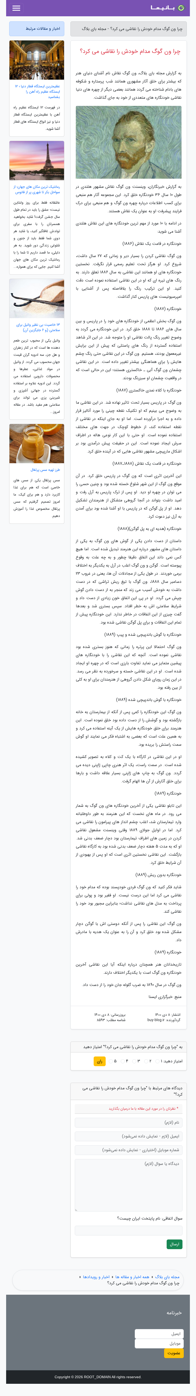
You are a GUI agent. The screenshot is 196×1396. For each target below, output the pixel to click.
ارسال (174, 1244)
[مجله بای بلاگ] (168, 8)
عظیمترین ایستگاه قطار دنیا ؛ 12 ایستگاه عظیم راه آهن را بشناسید (37, 92)
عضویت (173, 1353)
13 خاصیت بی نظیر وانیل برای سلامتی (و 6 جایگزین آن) (38, 327)
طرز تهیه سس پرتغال (45, 470)
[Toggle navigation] (16, 8)
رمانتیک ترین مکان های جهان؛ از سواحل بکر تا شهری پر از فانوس (37, 189)
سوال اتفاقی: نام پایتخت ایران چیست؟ (149, 1219)
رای (99, 1061)
